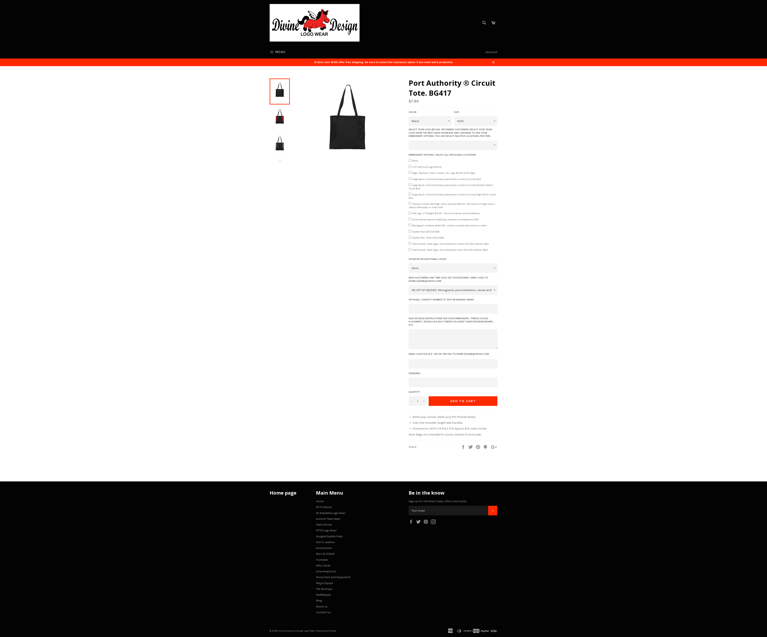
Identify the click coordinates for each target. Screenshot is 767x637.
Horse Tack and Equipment (333, 577)
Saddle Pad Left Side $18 (425, 231)
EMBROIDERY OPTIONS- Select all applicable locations (442, 154)
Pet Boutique (324, 589)
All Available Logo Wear (331, 513)
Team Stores (324, 524)
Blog (319, 600)
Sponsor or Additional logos (427, 259)
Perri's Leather (325, 542)
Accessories (324, 548)
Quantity (414, 392)
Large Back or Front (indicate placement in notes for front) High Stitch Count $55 (452, 196)
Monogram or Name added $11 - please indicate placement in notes (449, 225)
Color (412, 112)
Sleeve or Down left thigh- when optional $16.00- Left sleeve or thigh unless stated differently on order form (452, 206)
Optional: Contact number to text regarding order (441, 299)
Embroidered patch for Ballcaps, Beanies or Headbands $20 (445, 219)
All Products (324, 507)
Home (319, 501)
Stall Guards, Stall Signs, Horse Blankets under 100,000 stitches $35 (450, 243)
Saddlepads (323, 594)
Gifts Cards (323, 565)
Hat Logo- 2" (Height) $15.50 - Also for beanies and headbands (446, 213)
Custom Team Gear (328, 519)
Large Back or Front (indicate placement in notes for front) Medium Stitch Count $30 (451, 187)
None (415, 160)
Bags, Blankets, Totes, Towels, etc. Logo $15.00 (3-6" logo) (443, 173)
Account (491, 52)
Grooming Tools (326, 571)
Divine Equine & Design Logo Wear (297, 631)
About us (322, 606)
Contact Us (323, 612)
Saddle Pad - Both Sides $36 (428, 237)
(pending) (414, 373)
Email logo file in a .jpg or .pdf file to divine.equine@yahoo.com (449, 354)
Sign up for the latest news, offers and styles (438, 501)
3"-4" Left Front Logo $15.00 (426, 167)
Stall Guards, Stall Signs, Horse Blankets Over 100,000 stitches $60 (450, 249)
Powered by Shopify (326, 631)
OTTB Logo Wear (326, 530)
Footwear (322, 559)
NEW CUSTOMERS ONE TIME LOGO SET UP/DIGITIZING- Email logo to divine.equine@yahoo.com (448, 279)
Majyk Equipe (324, 583)
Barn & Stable (325, 554)
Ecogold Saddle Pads (329, 536)
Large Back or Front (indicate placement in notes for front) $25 (446, 179)
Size (456, 112)
